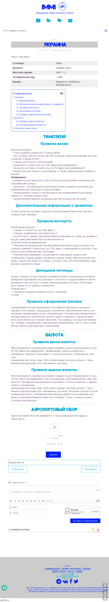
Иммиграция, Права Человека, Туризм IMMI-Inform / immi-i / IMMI (67, 570)
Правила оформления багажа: (35, 114)
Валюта (19, 118)
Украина (53, 454)
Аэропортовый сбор (26, 128)
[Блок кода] (39, 501)
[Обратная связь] (72, 574)
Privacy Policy (67, 578)
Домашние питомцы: (30, 111)
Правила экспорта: (30, 107)
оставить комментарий (60, 50)
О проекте (67, 574)
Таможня (18, 97)
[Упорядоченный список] (27, 501)
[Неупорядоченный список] (31, 501)
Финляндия (90, 469)
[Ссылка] (43, 501)
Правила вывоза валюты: (33, 125)
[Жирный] (11, 501)
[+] (50, 501)
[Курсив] (15, 501)
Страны (53, 39)
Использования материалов (67, 576)
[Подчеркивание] (19, 501)
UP (105, 592)
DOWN (105, 598)
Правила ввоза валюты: (32, 121)
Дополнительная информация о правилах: (42, 104)
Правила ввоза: (27, 100)
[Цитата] (35, 501)
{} (47, 501)
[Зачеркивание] (23, 501)
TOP (105, 585)
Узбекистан (18, 469)
